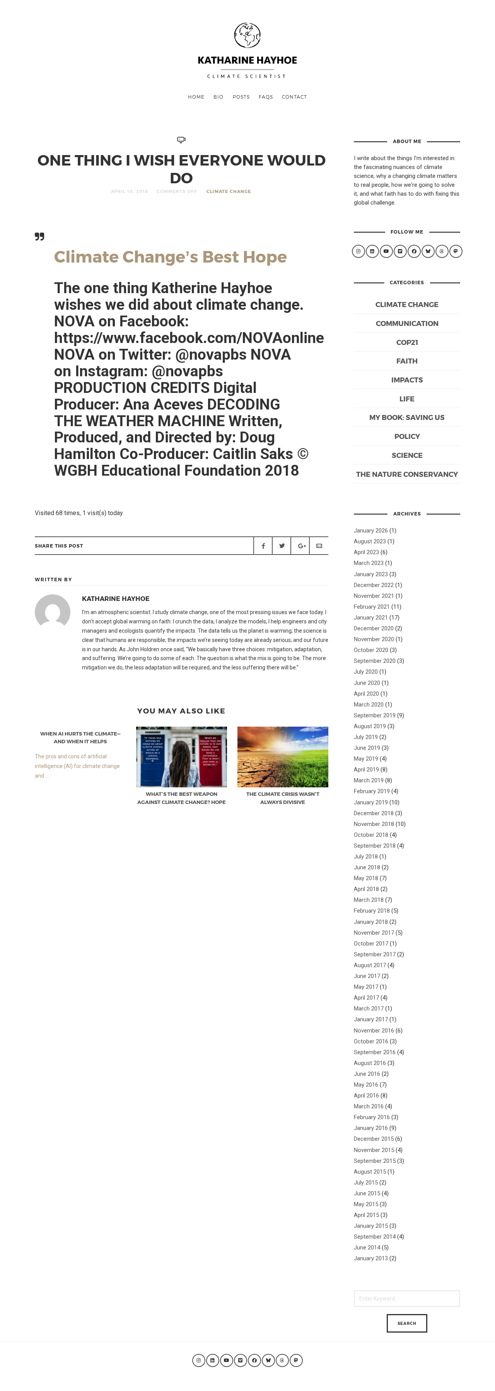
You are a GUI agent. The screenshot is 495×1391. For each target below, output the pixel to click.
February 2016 (372, 1117)
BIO (218, 96)
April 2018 (366, 889)
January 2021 (371, 617)
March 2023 (369, 563)
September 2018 (375, 845)
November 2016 (374, 1030)
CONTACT (294, 96)
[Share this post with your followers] (281, 545)
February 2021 (372, 606)
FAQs (266, 96)
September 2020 (375, 660)
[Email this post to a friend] (318, 545)
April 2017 (366, 997)
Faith (407, 361)
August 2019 (370, 726)
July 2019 (366, 737)
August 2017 (370, 965)
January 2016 (371, 1128)
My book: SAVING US (407, 417)
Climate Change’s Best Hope (170, 256)
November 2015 (374, 1150)
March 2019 (369, 780)
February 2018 (372, 910)
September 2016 (375, 1052)
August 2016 (370, 1063)
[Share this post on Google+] (300, 545)
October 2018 (371, 834)
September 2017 (375, 954)
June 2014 (367, 1247)
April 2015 (366, 1215)
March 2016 (369, 1106)
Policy (407, 436)
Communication (407, 323)
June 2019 (367, 747)
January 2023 (371, 574)
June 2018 (367, 867)
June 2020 (367, 682)
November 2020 (374, 639)
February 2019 (372, 791)
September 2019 (375, 715)
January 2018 (371, 921)
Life (407, 398)
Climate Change (229, 191)
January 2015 (371, 1225)
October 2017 (371, 943)
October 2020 (371, 650)
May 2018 (366, 878)
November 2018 (374, 824)
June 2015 (367, 1193)
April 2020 (366, 693)
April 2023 (366, 552)
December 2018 (374, 813)
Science (407, 455)
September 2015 (375, 1160)
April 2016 (366, 1095)
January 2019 (371, 802)
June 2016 (367, 1073)
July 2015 (366, 1182)
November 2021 (374, 595)
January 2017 (371, 1019)
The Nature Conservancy (407, 474)
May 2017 (366, 986)
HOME (196, 96)
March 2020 (369, 704)
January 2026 (371, 530)
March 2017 (369, 1008)
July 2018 (366, 856)
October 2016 (371, 1041)
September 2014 (375, 1236)
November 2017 (374, 932)
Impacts (407, 379)
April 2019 (366, 769)
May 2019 (366, 758)
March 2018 (369, 899)
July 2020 (366, 671)
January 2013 (371, 1258)
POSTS (241, 96)
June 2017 (367, 976)
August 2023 (370, 541)
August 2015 (370, 1171)
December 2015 (374, 1138)
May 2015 (366, 1204)
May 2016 (366, 1084)
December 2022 (374, 585)
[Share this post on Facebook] (263, 545)
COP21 (407, 342)
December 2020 (374, 628)
